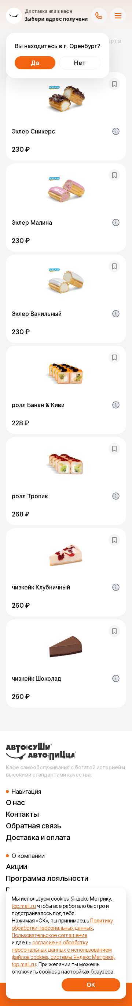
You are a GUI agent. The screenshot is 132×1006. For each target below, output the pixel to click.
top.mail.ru (24, 906)
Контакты (22, 814)
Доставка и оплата (38, 837)
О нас (15, 802)
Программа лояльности (47, 878)
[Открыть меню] (118, 16)
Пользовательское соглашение (49, 935)
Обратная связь (33, 825)
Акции (16, 866)
